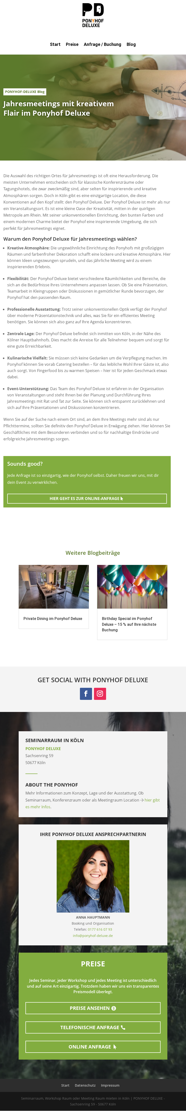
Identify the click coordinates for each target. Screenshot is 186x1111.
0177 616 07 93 (100, 929)
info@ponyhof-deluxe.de (93, 935)
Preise (72, 45)
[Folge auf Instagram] (100, 694)
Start (55, 45)
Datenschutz (85, 1085)
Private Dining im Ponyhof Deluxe (52, 618)
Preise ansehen (90, 1008)
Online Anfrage (90, 1046)
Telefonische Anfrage (89, 1027)
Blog (131, 45)
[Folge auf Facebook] (86, 694)
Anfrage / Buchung (102, 45)
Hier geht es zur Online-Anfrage (84, 498)
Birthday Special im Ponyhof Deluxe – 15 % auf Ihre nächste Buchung (129, 624)
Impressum (110, 1085)
